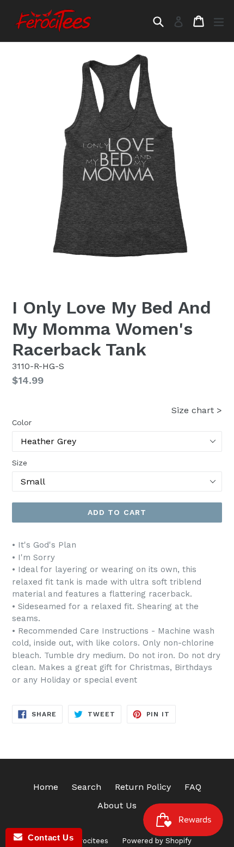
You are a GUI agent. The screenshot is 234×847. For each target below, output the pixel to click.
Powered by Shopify (157, 841)
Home (45, 787)
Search (86, 787)
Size (19, 462)
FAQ (192, 787)
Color (22, 422)
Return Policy (143, 787)
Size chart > (196, 410)
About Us (117, 805)
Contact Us (47, 837)
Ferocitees (90, 841)
